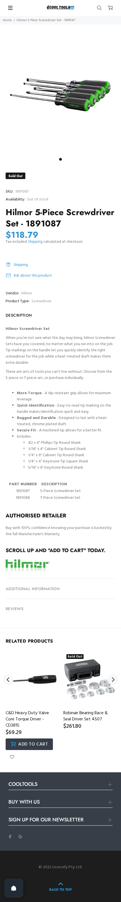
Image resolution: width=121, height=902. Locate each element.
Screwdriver (41, 301)
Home (7, 20)
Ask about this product (33, 275)
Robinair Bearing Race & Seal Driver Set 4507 (85, 716)
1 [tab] (60, 159)
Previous (8, 679)
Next (112, 679)
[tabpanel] (60, 94)
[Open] (13, 888)
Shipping (35, 242)
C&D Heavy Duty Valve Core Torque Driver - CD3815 (27, 719)
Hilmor (26, 293)
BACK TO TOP (60, 889)
